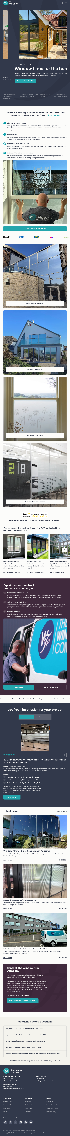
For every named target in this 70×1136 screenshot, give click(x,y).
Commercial (7, 1102)
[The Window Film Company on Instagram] (10, 1122)
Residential (7, 1105)
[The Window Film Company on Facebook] (5, 1122)
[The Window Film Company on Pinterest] (26, 1122)
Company (28, 1098)
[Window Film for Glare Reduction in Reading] (35, 831)
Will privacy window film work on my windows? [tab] (23, 1047)
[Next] (64, 550)
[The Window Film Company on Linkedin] (21, 1122)
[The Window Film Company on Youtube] (31, 1122)
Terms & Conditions (53, 1105)
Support (49, 1098)
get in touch (55, 1061)
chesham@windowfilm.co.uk (12, 1081)
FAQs (47, 1061)
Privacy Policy (7, 1130)
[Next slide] (64, 755)
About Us (28, 1102)
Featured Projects (31, 1105)
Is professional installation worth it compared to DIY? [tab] (26, 1035)
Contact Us (29, 1112)
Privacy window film (47, 79)
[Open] (65, 3)
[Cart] (62, 3)
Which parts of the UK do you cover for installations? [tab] (26, 1041)
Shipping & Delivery (52, 1108)
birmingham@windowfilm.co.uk (13, 1089)
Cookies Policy (30, 1130)
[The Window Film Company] (32, 3)
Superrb (42, 1133)
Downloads (50, 1102)
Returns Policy (51, 1112)
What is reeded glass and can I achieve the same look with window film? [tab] (33, 1054)
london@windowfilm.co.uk (44, 1081)
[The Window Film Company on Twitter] (15, 1122)
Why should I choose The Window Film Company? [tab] (24, 1029)
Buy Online (6, 1108)
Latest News (29, 1108)
